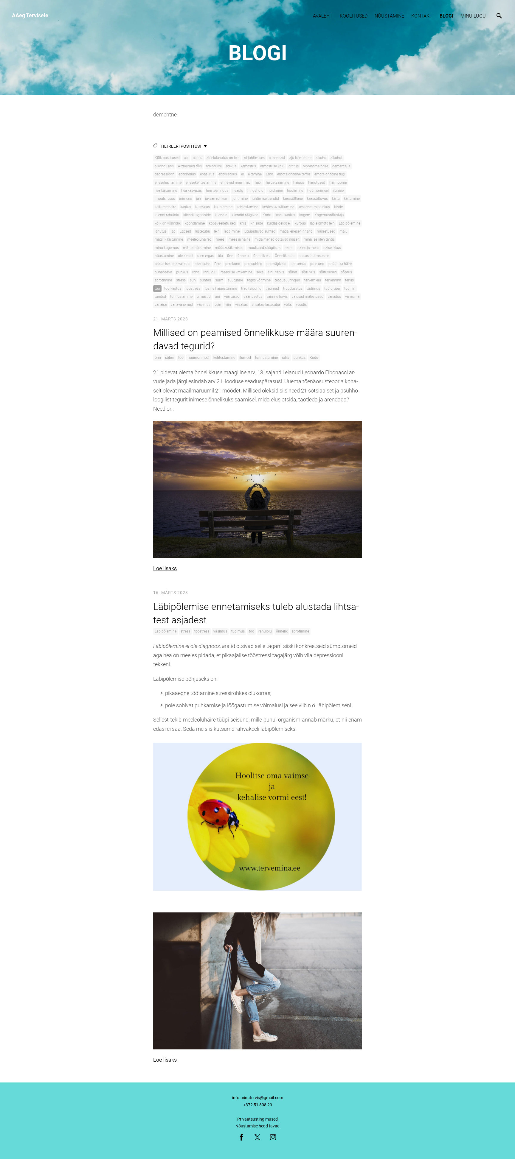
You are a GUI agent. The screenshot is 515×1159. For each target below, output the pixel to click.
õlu (220, 256)
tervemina (333, 280)
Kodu (267, 215)
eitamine (255, 174)
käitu (336, 199)
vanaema (352, 297)
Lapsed (185, 231)
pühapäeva (163, 272)
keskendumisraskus (314, 207)
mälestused (326, 231)
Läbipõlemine (349, 223)
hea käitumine (166, 191)
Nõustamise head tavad (257, 1126)
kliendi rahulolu (167, 215)
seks (259, 272)
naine (289, 248)
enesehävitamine (168, 182)
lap (173, 231)
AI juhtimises (254, 158)
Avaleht (323, 16)
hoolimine (295, 191)
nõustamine (164, 256)
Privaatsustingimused (257, 1119)
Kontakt (421, 16)
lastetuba (202, 231)
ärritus (293, 166)
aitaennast (277, 158)
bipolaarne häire (315, 166)
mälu (343, 231)
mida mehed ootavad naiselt (277, 239)
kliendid (221, 215)
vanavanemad (182, 305)
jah (198, 199)
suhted (205, 280)
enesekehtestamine (201, 182)
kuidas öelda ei (279, 223)
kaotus (185, 207)
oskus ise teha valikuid (172, 264)
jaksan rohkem (216, 199)
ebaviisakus (227, 174)
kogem (304, 215)
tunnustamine (181, 297)
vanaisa (161, 305)
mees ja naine (239, 239)
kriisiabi (257, 223)
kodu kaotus (285, 215)
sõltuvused (328, 272)
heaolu (237, 191)
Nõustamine (389, 16)
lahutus (161, 231)
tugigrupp (332, 288)
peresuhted (253, 264)
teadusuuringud (287, 280)
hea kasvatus (191, 191)
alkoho (321, 158)
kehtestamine (247, 207)
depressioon (164, 174)
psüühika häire (340, 264)
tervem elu (312, 280)
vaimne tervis (277, 297)
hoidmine (275, 191)
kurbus (300, 223)
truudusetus (293, 288)
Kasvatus (202, 207)
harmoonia (338, 182)
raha (195, 272)
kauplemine (223, 207)
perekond (232, 264)
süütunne (235, 280)
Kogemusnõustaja (329, 215)
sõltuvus (308, 272)
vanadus (334, 297)
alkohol (336, 158)
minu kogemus (167, 248)
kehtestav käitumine (278, 207)
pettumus (298, 264)
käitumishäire (165, 207)
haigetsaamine (277, 182)
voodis (301, 305)
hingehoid (255, 191)
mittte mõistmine (197, 248)
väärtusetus (253, 297)
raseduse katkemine (236, 272)
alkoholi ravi (164, 166)
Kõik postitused (167, 158)
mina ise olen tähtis (319, 239)
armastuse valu (272, 166)
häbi (258, 182)
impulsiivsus (165, 199)
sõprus (346, 272)
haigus (298, 182)
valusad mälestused (307, 297)
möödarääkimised (229, 248)
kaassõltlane (293, 199)
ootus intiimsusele (314, 256)
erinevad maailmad (236, 182)
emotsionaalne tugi (329, 174)
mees (220, 239)
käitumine (352, 199)
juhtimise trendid (265, 199)
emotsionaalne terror (293, 174)
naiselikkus (332, 248)
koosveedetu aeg (222, 223)
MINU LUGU (473, 16)
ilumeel (339, 191)
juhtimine (240, 199)
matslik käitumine (169, 239)
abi (186, 158)
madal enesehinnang (296, 231)
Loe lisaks (165, 568)
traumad (272, 288)
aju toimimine (300, 158)
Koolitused (353, 16)
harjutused (316, 182)
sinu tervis (276, 272)
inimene (185, 199)
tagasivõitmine (259, 280)
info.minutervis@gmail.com (257, 1097)
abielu (197, 158)
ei (242, 174)
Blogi (446, 16)
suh (193, 280)
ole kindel (185, 256)
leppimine (232, 231)
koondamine (195, 223)
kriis (243, 223)
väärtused (232, 297)
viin (228, 305)
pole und (317, 264)
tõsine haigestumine (220, 288)
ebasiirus (207, 174)
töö (157, 288)
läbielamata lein (322, 223)
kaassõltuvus (317, 199)
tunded (160, 297)
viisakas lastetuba (266, 305)
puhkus (182, 272)
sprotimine (163, 280)
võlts (288, 305)
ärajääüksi (214, 166)
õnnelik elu (262, 256)
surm (219, 280)
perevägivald (276, 264)
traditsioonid (251, 288)
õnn (230, 256)
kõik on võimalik (168, 223)
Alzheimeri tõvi (190, 166)
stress (181, 280)
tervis (349, 280)
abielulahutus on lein (223, 158)
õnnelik (243, 256)
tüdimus (313, 288)
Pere (217, 264)
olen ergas (205, 256)
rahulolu (209, 272)
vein (218, 305)
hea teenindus (217, 191)
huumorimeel (318, 191)
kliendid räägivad (245, 215)
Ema (269, 174)
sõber (292, 272)
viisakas (241, 305)
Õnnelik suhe (285, 256)
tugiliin (349, 288)
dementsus (341, 166)
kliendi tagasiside (197, 215)
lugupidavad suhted (259, 231)
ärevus (231, 166)
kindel (339, 207)
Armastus (248, 166)
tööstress (192, 288)
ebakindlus (187, 174)
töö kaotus (172, 288)
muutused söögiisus (264, 248)
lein (217, 231)
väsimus (203, 305)
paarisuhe (202, 264)
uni (217, 297)
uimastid (204, 297)
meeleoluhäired (199, 239)
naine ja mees (308, 248)
